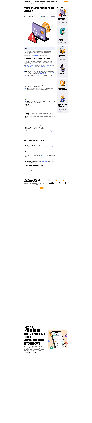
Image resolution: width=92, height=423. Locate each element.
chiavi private (27, 147)
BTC (24, 63)
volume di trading (44, 161)
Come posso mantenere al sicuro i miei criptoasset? (61, 38)
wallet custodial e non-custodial (37, 146)
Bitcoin (26, 152)
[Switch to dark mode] (61, 1)
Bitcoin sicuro (39, 159)
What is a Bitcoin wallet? (61, 56)
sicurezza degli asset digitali (41, 73)
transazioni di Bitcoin (51, 146)
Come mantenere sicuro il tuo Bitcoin (62, 89)
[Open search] (62, 1)
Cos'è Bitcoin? (49, 65)
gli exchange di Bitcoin (51, 79)
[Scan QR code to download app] (35, 353)
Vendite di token (38, 104)
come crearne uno (34, 144)
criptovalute (42, 152)
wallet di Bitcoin (38, 128)
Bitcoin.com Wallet (37, 55)
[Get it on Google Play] (31, 353)
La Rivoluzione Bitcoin (43, 66)
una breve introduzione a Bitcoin (31, 65)
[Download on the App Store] (26, 353)
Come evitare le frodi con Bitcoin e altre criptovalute (62, 20)
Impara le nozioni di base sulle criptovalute (62, 105)
